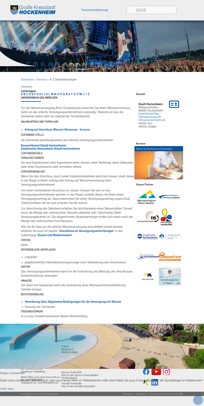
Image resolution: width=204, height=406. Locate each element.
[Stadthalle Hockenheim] (147, 236)
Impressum (128, 394)
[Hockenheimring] (170, 197)
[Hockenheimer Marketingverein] (170, 237)
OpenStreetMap (148, 113)
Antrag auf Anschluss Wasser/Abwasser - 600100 (57, 129)
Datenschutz (141, 394)
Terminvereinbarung (94, 10)
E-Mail (65, 346)
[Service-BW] (147, 276)
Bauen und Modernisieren (55, 235)
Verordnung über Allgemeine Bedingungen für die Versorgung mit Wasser (73, 301)
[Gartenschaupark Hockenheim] (166, 217)
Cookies (154, 394)
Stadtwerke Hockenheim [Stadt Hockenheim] (50, 148)
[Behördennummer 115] (147, 217)
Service (41, 79)
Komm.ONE (177, 394)
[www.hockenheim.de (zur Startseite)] (28, 7)
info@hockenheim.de (151, 120)
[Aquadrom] (102, 367)
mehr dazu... (8, 388)
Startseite (27, 79)
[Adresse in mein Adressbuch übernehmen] (174, 108)
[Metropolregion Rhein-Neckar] (146, 197)
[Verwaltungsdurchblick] (170, 277)
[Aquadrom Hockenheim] (170, 256)
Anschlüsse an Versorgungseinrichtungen (86, 231)
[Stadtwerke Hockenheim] (147, 257)
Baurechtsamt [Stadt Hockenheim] (43, 145)
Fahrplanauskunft (149, 116)
